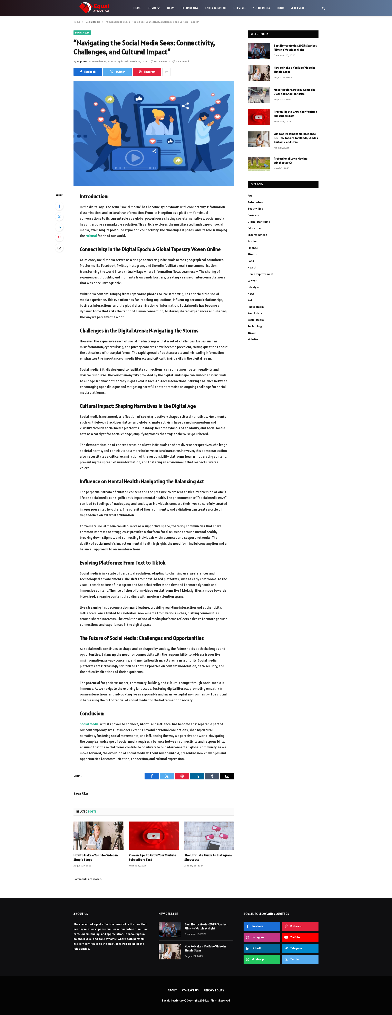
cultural (91, 236)
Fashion (252, 241)
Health (252, 267)
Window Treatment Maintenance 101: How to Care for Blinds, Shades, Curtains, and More (296, 138)
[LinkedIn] (59, 227)
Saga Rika (82, 61)
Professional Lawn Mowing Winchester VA (290, 160)
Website (253, 339)
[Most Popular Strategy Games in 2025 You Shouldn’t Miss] (259, 95)
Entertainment (216, 8)
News (170, 8)
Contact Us (190, 990)
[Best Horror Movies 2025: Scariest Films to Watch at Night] (259, 51)
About (172, 990)
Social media (89, 724)
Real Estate (298, 8)
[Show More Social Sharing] (166, 72)
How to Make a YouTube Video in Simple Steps (96, 857)
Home (137, 8)
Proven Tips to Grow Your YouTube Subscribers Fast (152, 857)
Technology (189, 8)
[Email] (59, 248)
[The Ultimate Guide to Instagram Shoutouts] (209, 836)
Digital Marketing (259, 222)
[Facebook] (59, 206)
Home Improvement (260, 274)
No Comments (162, 61)
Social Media (261, 8)
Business (154, 8)
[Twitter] (59, 216)
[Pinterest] (59, 237)
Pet (250, 300)
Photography (256, 307)
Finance (253, 248)
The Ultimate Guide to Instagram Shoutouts (208, 857)
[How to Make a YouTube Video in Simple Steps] (99, 836)
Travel (252, 333)
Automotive (255, 202)
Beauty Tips (255, 208)
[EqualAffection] (94, 8)
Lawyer (252, 280)
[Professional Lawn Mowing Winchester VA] (259, 164)
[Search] (323, 8)
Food (280, 8)
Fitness (252, 254)
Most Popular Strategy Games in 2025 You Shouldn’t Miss (294, 92)
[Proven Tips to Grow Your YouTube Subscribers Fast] (154, 836)
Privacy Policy (214, 990)
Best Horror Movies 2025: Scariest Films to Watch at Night (295, 47)
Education (254, 228)
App (250, 195)
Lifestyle (240, 8)
